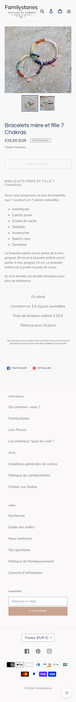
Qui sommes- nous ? (24, 407)
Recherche (16, 515)
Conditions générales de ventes (33, 464)
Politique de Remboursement (31, 561)
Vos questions (19, 550)
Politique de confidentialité (29, 475)
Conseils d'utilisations (25, 572)
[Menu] (68, 10)
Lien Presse (17, 430)
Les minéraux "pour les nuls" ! (31, 441)
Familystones (18, 418)
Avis (11, 452)
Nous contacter (20, 538)
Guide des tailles (21, 527)
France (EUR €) (36, 637)
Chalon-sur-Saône (22, 487)
